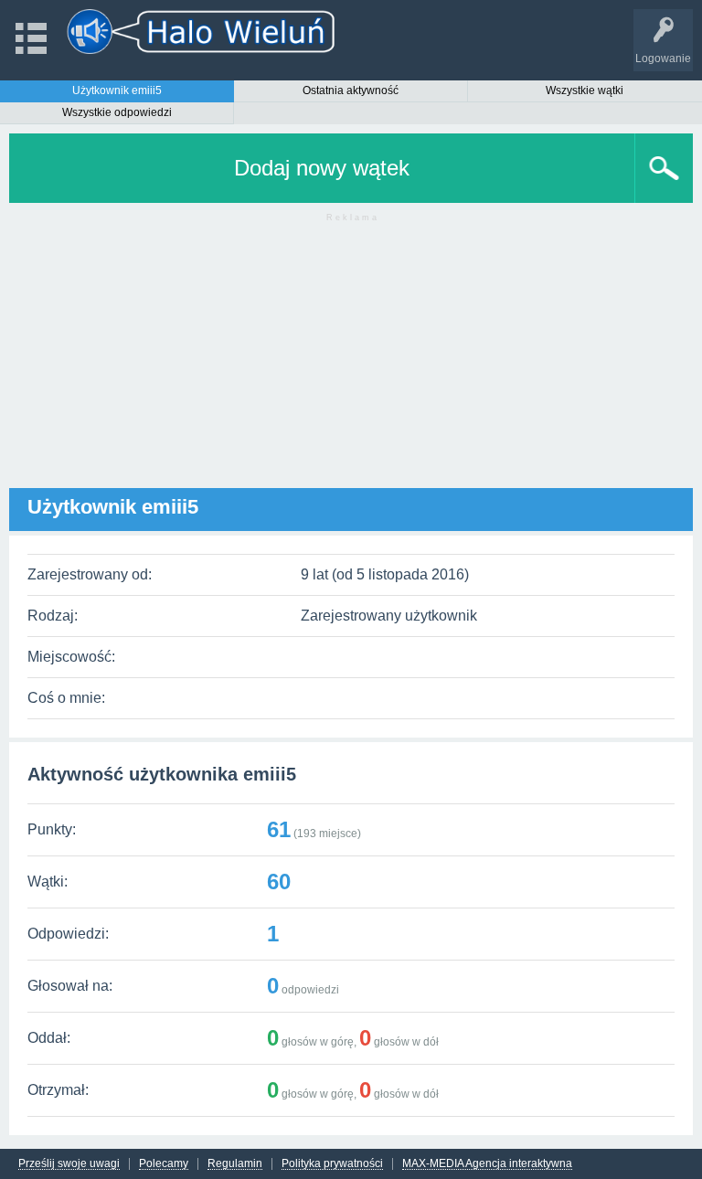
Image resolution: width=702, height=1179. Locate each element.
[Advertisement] (351, 360)
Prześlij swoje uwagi (69, 1164)
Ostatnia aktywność (351, 90)
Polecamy (163, 1164)
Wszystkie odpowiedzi (117, 112)
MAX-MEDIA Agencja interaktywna (487, 1164)
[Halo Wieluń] (201, 31)
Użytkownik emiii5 (117, 90)
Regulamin (234, 1164)
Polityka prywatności (332, 1164)
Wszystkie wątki (584, 90)
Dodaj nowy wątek (322, 167)
